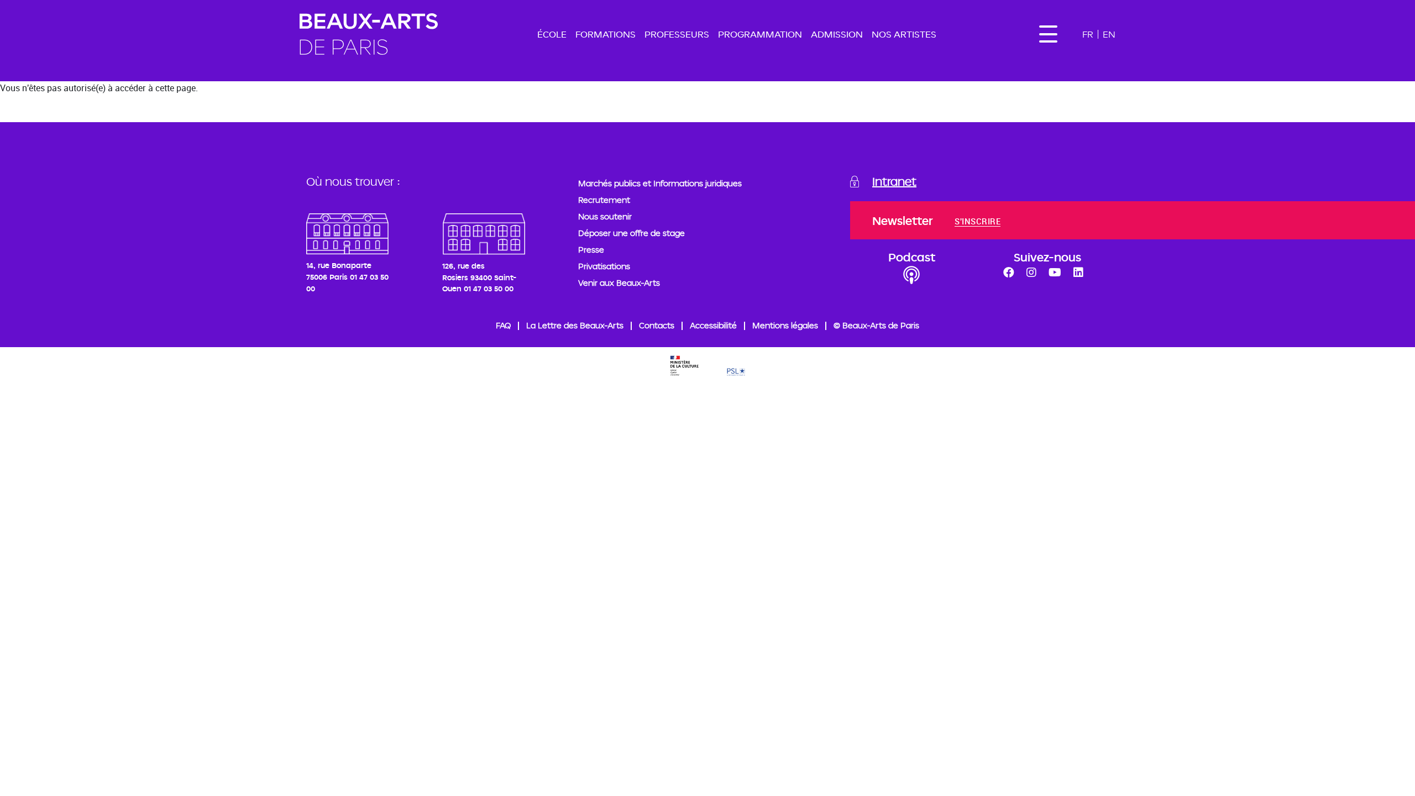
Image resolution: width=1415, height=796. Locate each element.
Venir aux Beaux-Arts (619, 282)
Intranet (894, 181)
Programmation (760, 34)
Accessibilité (713, 325)
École (552, 34)
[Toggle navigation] (1048, 34)
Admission (837, 34)
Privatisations (604, 266)
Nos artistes (904, 34)
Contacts (656, 325)
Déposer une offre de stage (631, 233)
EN (1109, 34)
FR (1087, 34)
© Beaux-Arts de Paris (876, 325)
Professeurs (676, 34)
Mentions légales (785, 325)
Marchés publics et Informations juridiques (660, 183)
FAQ (503, 325)
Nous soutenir (605, 216)
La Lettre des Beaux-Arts (574, 325)
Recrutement (604, 200)
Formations (605, 34)
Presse (591, 249)
